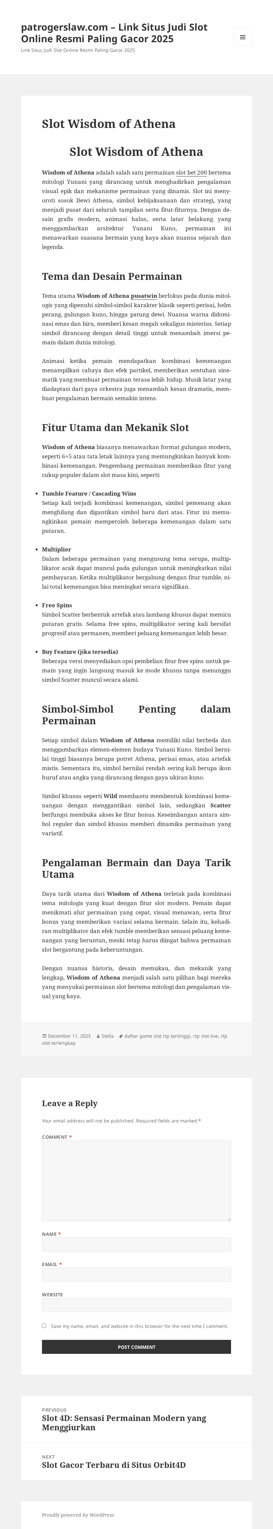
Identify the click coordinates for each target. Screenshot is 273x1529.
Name (51, 1234)
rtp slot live (205, 1036)
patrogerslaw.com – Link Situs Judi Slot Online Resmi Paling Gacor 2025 (114, 32)
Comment (57, 1137)
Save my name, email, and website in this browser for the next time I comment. (139, 1326)
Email (52, 1264)
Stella (108, 1036)
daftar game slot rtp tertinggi (157, 1036)
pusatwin (144, 295)
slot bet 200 (191, 172)
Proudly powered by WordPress (78, 1515)
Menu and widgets (243, 46)
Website (52, 1294)
